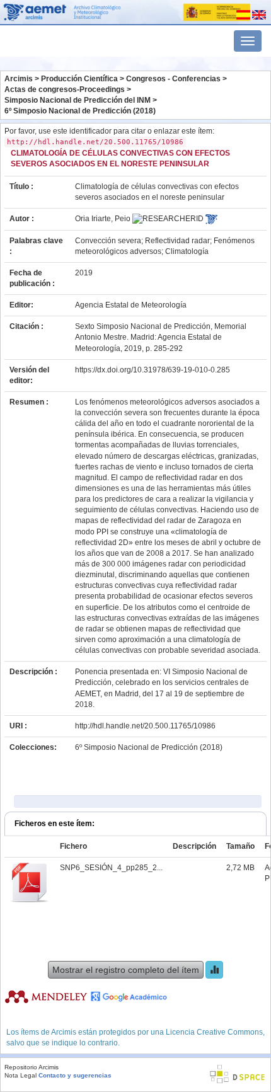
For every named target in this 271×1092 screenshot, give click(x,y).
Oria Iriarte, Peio (102, 218)
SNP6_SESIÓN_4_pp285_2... (111, 867)
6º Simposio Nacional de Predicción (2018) (80, 110)
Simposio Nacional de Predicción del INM (77, 100)
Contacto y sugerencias (75, 1075)
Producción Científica (79, 78)
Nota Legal (20, 1075)
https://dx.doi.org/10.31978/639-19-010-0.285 (152, 369)
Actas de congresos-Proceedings (64, 89)
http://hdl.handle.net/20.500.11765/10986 (145, 725)
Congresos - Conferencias (173, 78)
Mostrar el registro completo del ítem (125, 970)
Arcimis (18, 78)
